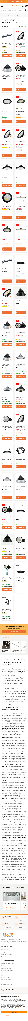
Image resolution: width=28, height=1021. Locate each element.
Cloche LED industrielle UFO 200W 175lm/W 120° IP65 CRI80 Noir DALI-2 (7, 109)
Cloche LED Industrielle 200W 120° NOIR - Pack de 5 (6, 301)
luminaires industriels (17, 864)
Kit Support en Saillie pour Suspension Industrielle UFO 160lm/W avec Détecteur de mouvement (21, 459)
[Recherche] (25, 10)
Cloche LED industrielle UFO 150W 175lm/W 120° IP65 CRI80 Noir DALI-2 (20, 175)
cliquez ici (20, 1007)
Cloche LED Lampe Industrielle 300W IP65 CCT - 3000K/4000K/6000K (20, 517)
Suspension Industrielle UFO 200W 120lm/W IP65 (21, 548)
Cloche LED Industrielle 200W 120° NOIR (6, 548)
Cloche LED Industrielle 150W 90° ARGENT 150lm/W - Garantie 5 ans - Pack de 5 (7, 333)
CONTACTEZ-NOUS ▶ (14, 632)
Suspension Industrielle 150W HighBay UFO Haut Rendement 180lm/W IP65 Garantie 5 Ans (20, 365)
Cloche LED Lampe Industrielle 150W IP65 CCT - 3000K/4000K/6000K (6, 459)
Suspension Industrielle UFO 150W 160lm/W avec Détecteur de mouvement (21, 76)
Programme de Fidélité (6, 968)
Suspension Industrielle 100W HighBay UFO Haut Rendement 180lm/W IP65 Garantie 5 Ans (7, 397)
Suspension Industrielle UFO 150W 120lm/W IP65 (7, 427)
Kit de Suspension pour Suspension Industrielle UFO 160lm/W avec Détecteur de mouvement (6, 610)
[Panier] (26, 6)
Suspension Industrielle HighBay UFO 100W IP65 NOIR (7, 206)
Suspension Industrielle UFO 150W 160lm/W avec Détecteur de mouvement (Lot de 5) (21, 142)
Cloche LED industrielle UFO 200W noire (15, 837)
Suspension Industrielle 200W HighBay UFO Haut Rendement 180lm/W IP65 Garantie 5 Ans (7, 487)
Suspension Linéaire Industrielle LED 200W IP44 (6, 269)
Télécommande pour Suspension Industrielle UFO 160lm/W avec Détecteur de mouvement (6, 578)
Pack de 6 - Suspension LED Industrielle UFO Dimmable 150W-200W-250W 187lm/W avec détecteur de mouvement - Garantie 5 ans (20, 110)
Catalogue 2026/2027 (6, 952)
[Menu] (2, 6)
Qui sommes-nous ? (5, 949)
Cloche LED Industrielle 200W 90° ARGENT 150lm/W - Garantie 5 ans (7, 76)
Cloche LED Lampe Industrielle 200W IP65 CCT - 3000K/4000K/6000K (20, 269)
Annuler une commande (6, 984)
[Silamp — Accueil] (7, 935)
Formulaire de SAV (5, 982)
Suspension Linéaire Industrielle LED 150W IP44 (6, 44)
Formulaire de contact (6, 979)
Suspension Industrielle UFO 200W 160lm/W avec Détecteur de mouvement (7, 517)
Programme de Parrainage (7, 970)
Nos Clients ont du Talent (6, 965)
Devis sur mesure (5, 977)
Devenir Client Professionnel (7, 963)
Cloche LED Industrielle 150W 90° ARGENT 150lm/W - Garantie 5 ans (20, 487)
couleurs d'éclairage (20, 699)
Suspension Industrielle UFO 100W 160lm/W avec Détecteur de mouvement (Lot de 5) (21, 44)
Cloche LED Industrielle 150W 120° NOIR (20, 301)
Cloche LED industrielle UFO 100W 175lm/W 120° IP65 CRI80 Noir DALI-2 (7, 175)
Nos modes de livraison (6, 954)
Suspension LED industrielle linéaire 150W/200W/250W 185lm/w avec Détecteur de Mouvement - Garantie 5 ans (21, 237)
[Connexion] (23, 6)
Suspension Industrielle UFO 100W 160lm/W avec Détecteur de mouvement (21, 333)
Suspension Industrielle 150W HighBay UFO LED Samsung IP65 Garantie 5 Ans (21, 397)
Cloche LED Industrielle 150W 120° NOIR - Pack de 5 (7, 142)
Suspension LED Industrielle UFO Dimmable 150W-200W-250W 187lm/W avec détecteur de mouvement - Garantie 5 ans (7, 237)
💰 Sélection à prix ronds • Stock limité (14, 1)
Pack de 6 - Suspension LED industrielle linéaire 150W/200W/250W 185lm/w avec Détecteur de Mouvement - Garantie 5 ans (21, 206)
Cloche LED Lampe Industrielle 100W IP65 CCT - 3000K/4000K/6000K (20, 578)
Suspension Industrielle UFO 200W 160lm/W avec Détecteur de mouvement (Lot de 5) (21, 427)
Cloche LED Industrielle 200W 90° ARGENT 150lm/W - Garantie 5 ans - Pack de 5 (7, 365)
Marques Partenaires (5, 956)
